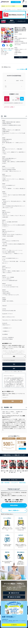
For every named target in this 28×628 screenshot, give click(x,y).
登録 (13, 401)
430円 (17, 80)
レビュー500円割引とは (22, 69)
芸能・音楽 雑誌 (8, 9)
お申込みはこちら (23, 448)
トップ (2, 9)
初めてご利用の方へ (14, 510)
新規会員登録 (14, 505)
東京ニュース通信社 (8, 50)
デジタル (6, 86)
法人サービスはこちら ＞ (7, 514)
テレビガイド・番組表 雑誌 (17, 9)
